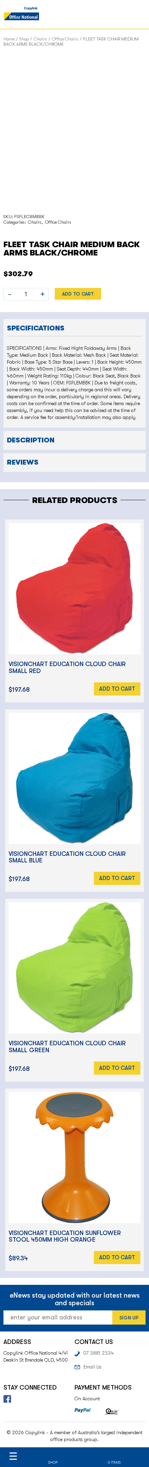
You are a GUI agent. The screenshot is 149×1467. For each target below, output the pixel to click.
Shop (24, 38)
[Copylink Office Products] (21, 14)
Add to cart (78, 294)
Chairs (40, 38)
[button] (74, 327)
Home (9, 38)
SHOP (53, 1462)
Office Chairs (65, 38)
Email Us (93, 1367)
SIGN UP (129, 1317)
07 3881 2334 (98, 1353)
